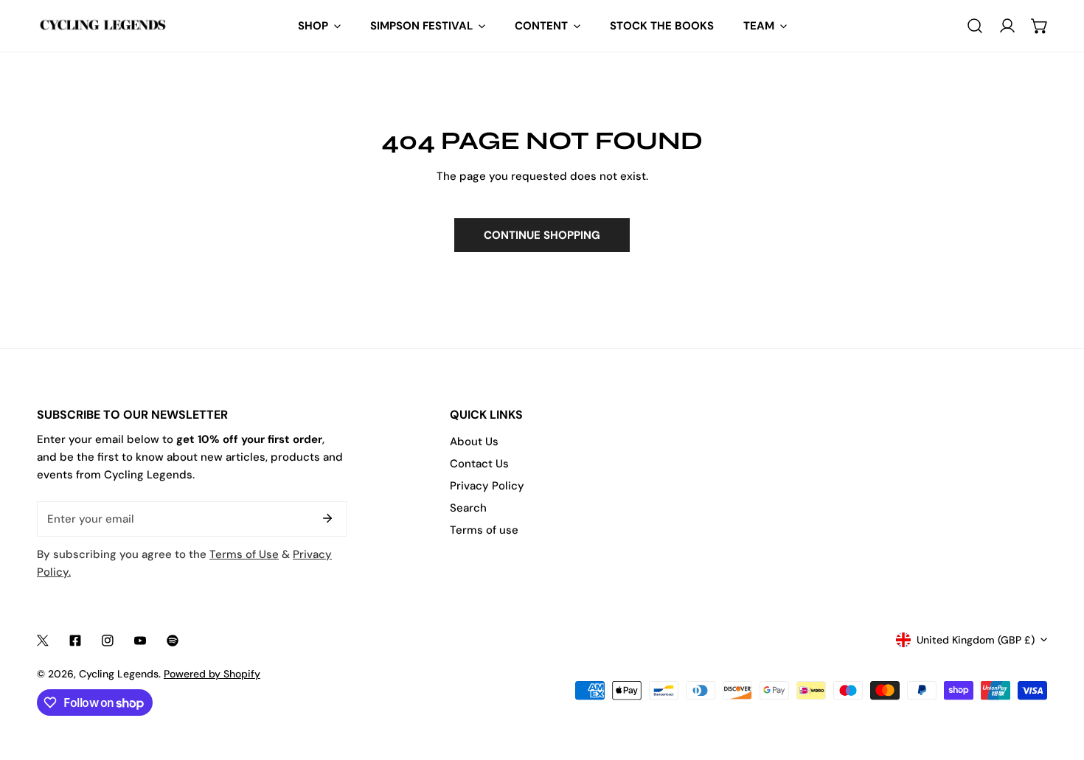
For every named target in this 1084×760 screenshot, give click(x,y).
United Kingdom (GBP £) (976, 639)
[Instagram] (107, 641)
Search (468, 508)
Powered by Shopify (212, 673)
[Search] (975, 26)
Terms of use (484, 530)
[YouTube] (140, 641)
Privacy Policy (487, 485)
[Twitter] (43, 641)
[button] (1040, 26)
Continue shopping (542, 235)
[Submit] (327, 518)
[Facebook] (75, 641)
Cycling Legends (119, 673)
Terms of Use (244, 554)
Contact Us (479, 463)
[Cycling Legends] (103, 25)
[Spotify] (172, 641)
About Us (474, 441)
